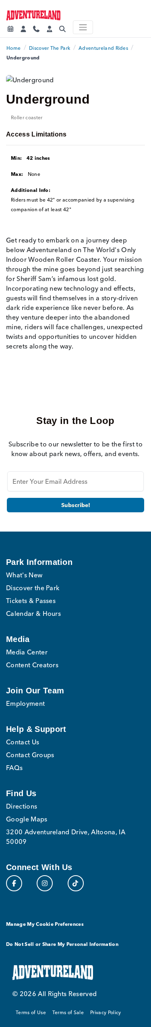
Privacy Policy (105, 1012)
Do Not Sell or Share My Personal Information (62, 944)
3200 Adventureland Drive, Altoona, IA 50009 (65, 837)
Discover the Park (32, 588)
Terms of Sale (68, 1012)
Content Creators (32, 665)
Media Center (27, 652)
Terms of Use (31, 1012)
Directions (21, 806)
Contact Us (22, 742)
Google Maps (27, 819)
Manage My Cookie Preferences (45, 924)
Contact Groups (30, 755)
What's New (24, 575)
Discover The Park (49, 48)
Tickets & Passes (31, 601)
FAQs (14, 768)
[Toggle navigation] (83, 27)
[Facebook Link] (14, 883)
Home (13, 48)
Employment (25, 703)
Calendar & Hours (33, 613)
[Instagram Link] (45, 883)
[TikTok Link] (76, 883)
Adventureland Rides (103, 48)
